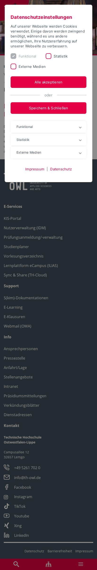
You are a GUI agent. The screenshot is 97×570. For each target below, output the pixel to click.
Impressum (34, 169)
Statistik (61, 56)
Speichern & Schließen (48, 108)
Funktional (27, 56)
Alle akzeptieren (49, 82)
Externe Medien (32, 66)
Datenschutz (61, 169)
